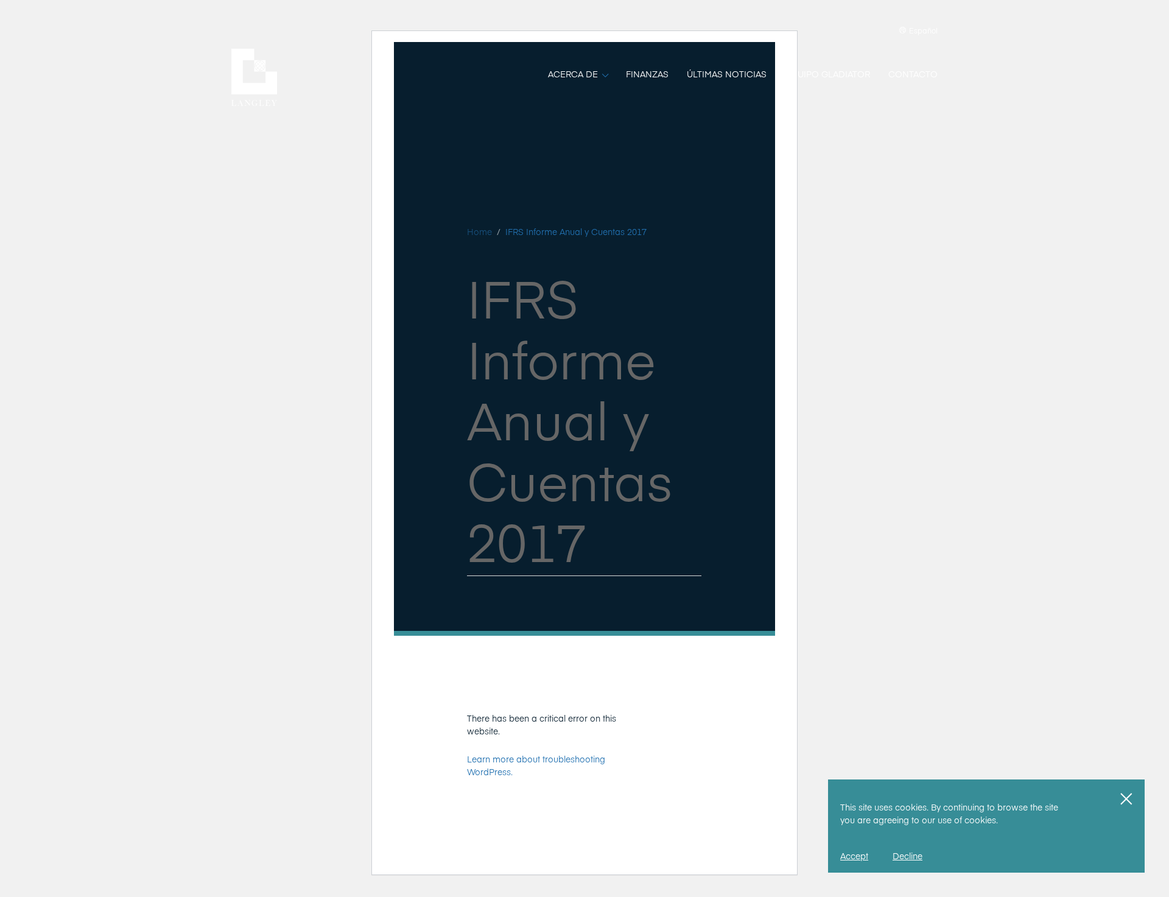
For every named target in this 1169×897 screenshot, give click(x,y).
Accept (854, 855)
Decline (907, 855)
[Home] (254, 77)
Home (479, 231)
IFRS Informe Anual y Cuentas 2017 (576, 231)
